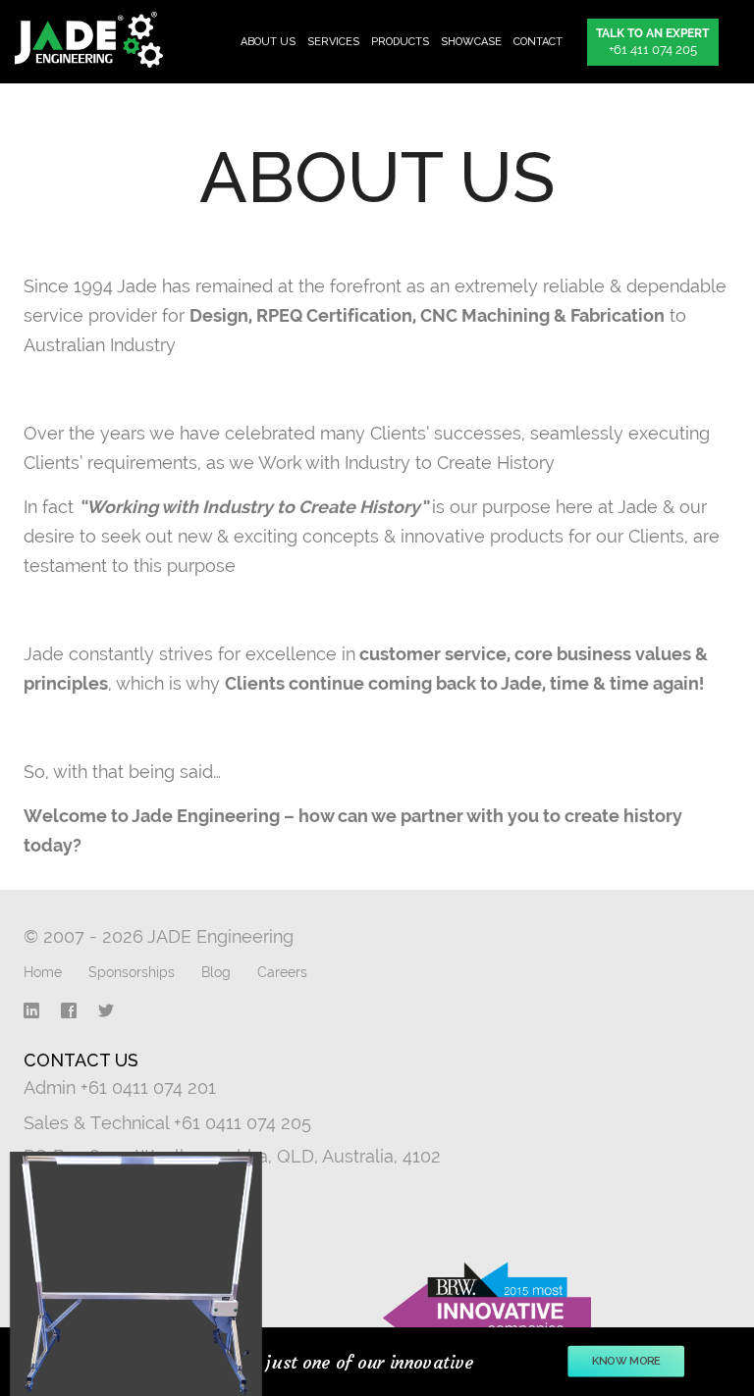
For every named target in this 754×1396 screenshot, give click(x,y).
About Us (268, 41)
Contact (538, 41)
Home (43, 972)
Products (400, 41)
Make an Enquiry (94, 1206)
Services (333, 41)
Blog (216, 972)
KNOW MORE (626, 1361)
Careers (282, 972)
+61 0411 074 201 (148, 1087)
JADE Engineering (96, 40)
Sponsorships (131, 972)
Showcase (471, 41)
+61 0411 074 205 (242, 1122)
